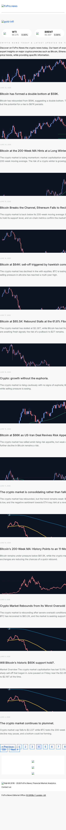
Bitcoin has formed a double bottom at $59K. (29, 93)
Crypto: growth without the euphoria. (24, 378)
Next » (14, 749)
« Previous (8, 746)
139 (4, 749)
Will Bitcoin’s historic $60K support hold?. (27, 662)
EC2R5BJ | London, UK (36, 795)
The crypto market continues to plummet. (27, 723)
